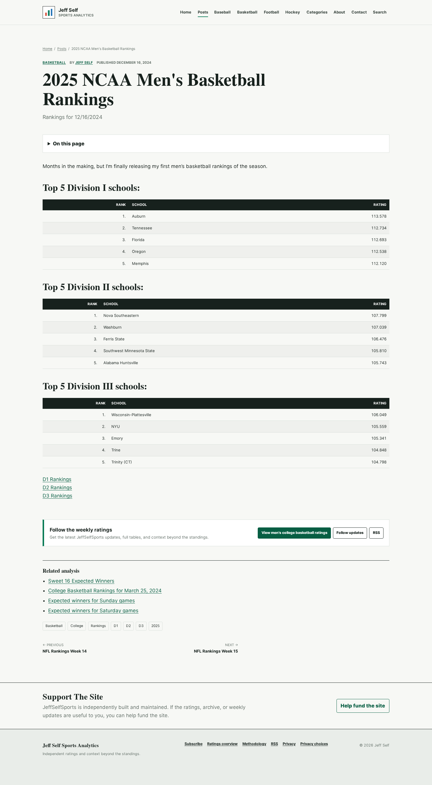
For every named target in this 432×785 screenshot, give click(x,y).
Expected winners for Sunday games (91, 601)
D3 (141, 626)
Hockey (292, 12)
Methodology (254, 744)
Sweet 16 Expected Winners (81, 581)
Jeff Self (84, 62)
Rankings (98, 626)
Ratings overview (222, 744)
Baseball (222, 12)
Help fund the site (363, 706)
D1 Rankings (57, 479)
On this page (68, 144)
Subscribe (193, 744)
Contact (359, 12)
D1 (116, 626)
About (339, 12)
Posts (203, 12)
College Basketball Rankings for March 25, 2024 (105, 591)
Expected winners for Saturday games (93, 610)
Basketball (247, 12)
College (77, 626)
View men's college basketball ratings (294, 532)
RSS (376, 532)
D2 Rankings (57, 487)
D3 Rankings (57, 496)
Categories (317, 12)
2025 (155, 626)
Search (379, 12)
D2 (128, 626)
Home (185, 12)
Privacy (289, 744)
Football (271, 12)
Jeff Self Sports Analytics (71, 745)
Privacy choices (314, 744)
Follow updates (350, 532)
